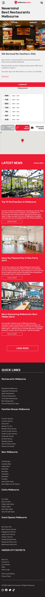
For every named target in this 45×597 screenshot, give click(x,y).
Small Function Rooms (9, 431)
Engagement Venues (9, 532)
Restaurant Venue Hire (9, 542)
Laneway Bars (6, 464)
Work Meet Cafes (7, 509)
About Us (5, 560)
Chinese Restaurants (9, 396)
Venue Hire (5, 424)
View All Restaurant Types (10, 404)
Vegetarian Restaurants (10, 391)
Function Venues (7, 419)
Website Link (10, 128)
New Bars (5, 471)
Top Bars (4, 479)
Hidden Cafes (6, 507)
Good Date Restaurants (9, 398)
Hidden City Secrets (13, 550)
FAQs (3, 567)
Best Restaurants (8, 401)
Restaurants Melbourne (14, 379)
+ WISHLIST (22, 85)
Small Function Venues (9, 434)
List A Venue (6, 565)
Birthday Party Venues (9, 429)
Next (42, 35)
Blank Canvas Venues (9, 529)
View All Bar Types (8, 482)
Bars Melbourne (10, 452)
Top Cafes (5, 499)
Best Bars (5, 476)
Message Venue (40, 128)
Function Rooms (7, 421)
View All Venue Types (9, 444)
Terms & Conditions (8, 574)
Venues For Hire (7, 426)
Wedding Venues (7, 441)
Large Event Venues (8, 534)
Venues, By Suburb (8, 446)
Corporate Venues (8, 436)
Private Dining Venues (9, 539)
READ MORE (12, 222)
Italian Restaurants (8, 393)
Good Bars (5, 474)
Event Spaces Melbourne (14, 517)
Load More (22, 348)
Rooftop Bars (6, 461)
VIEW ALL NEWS (38, 163)
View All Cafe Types (8, 512)
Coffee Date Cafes (8, 504)
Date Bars (5, 469)
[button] (22, 141)
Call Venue (26, 128)
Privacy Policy (6, 576)
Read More (5, 76)
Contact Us (5, 562)
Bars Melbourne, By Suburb (11, 484)
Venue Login (6, 570)
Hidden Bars (6, 466)
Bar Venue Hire (7, 527)
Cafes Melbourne (10, 489)
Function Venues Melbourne (16, 409)
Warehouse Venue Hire (9, 544)
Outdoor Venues (7, 537)
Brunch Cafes (6, 502)
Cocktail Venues (7, 439)
